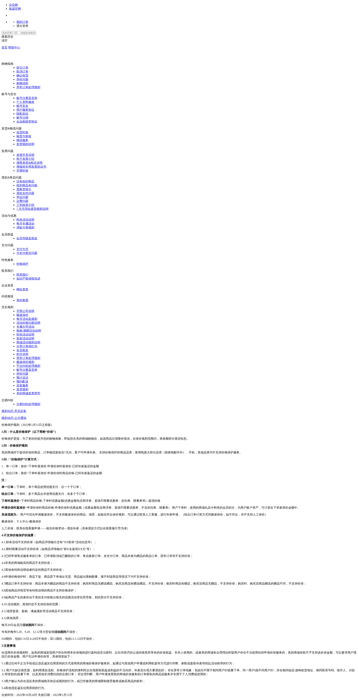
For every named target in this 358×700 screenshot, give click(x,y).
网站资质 (22, 289)
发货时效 (22, 132)
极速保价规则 (25, 362)
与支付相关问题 (26, 253)
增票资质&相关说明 (29, 162)
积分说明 (22, 354)
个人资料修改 (25, 102)
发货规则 (22, 389)
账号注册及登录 (26, 98)
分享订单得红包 (26, 346)
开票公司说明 (25, 311)
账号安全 (22, 105)
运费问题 (22, 201)
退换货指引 (23, 189)
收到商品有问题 (26, 185)
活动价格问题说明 (28, 322)
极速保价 (22, 315)
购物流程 (22, 83)
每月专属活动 (25, 223)
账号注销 (22, 117)
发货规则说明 (25, 144)
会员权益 (22, 350)
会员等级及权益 (26, 238)
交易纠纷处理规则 (28, 404)
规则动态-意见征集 (13, 411)
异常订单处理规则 (28, 87)
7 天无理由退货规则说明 (32, 208)
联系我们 (22, 274)
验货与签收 (23, 136)
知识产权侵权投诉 (28, 278)
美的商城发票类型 (28, 393)
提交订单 (22, 67)
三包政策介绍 (25, 204)
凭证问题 (22, 197)
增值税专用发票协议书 (31, 166)
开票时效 (22, 170)
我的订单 (22, 22)
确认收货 (22, 75)
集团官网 (15, 8)
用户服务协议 (25, 109)
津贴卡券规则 (25, 227)
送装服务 (22, 385)
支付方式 (22, 249)
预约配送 (22, 381)
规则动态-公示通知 (13, 417)
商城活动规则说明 (28, 342)
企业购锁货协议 (26, 121)
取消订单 (22, 71)
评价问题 (22, 79)
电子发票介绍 (25, 158)
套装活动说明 (25, 338)
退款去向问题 (25, 193)
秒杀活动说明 (25, 219)
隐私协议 (22, 113)
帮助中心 (14, 47)
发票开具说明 (25, 154)
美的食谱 (22, 300)
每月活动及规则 (26, 318)
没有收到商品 (25, 181)
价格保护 (22, 263)
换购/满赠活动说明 (28, 330)
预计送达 (22, 377)
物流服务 (22, 140)
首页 (4, 47)
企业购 (13, 4)
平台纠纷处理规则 (28, 365)
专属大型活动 (25, 326)
